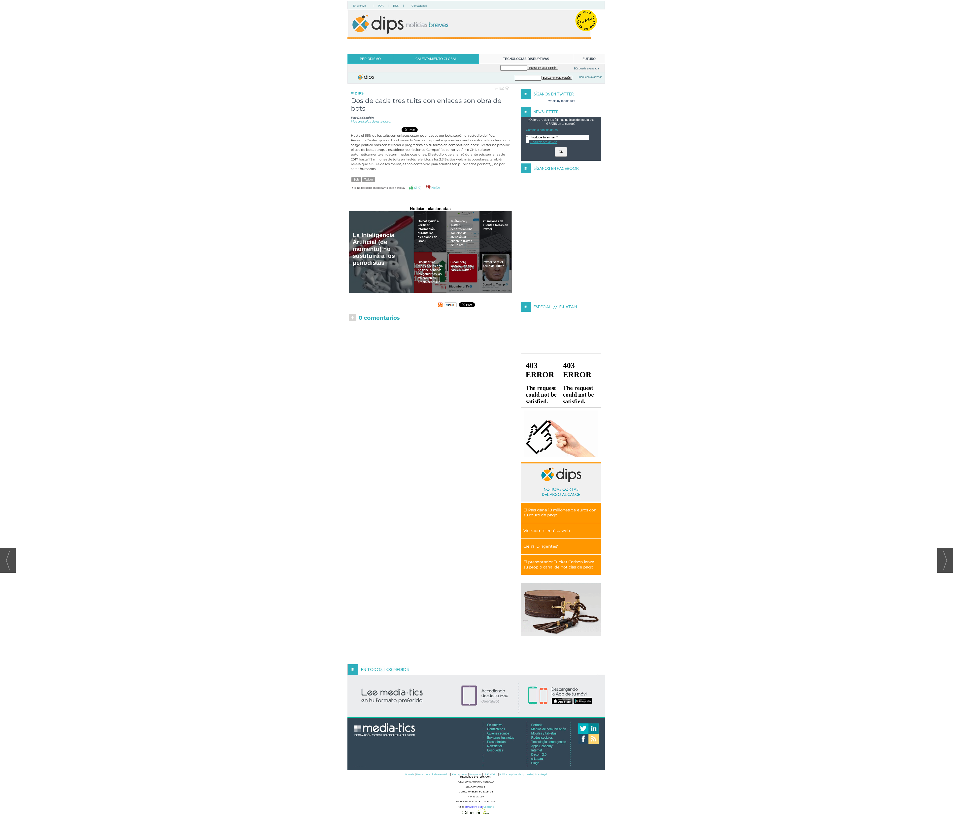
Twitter (368, 179)
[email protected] (474, 807)
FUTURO (589, 59)
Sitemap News (459, 774)
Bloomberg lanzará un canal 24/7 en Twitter (462, 266)
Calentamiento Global (436, 59)
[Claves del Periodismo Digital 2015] (561, 433)
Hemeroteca (423, 774)
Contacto (488, 806)
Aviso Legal (541, 774)
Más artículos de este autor (371, 121)
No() (435, 187)
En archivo (359, 5)
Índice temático (440, 774)
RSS (396, 5)
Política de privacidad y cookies (516, 774)
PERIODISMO (370, 59)
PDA (380, 5)
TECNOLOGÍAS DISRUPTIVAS (526, 59)
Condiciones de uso (543, 142)
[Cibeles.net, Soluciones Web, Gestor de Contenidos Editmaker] (476, 813)
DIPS (359, 93)
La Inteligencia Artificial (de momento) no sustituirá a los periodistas (374, 249)
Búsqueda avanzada (586, 68)
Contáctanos (419, 5)
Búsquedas (475, 774)
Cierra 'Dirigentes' (540, 546)
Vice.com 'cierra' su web (546, 530)
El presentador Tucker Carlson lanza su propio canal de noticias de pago (558, 564)
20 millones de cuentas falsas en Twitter (495, 225)
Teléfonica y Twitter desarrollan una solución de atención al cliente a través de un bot (461, 233)
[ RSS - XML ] (490, 774)
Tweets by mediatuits (561, 101)
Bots (356, 179)
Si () (417, 187)
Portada (409, 774)
